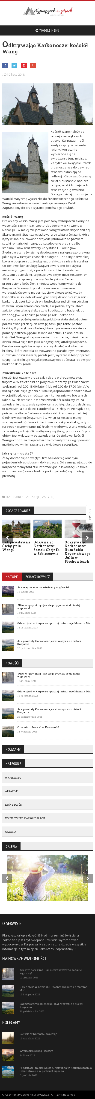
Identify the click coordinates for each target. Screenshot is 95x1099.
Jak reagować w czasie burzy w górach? (43, 587)
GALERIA (10, 831)
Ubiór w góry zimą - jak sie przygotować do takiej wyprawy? (48, 606)
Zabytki (47, 497)
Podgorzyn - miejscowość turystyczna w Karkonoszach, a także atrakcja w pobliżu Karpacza (56, 1069)
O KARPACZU (13, 777)
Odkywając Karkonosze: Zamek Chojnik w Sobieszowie (46, 548)
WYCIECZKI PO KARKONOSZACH (25, 818)
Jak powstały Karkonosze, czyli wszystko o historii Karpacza (49, 642)
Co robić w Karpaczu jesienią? (38, 1034)
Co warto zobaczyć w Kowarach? (38, 727)
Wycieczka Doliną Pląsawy (36, 1050)
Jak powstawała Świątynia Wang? (16, 546)
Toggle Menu (49, 30)
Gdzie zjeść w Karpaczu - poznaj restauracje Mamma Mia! (54, 623)
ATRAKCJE (33, 497)
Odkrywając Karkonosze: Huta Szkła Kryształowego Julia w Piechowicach (77, 552)
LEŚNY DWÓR (13, 804)
